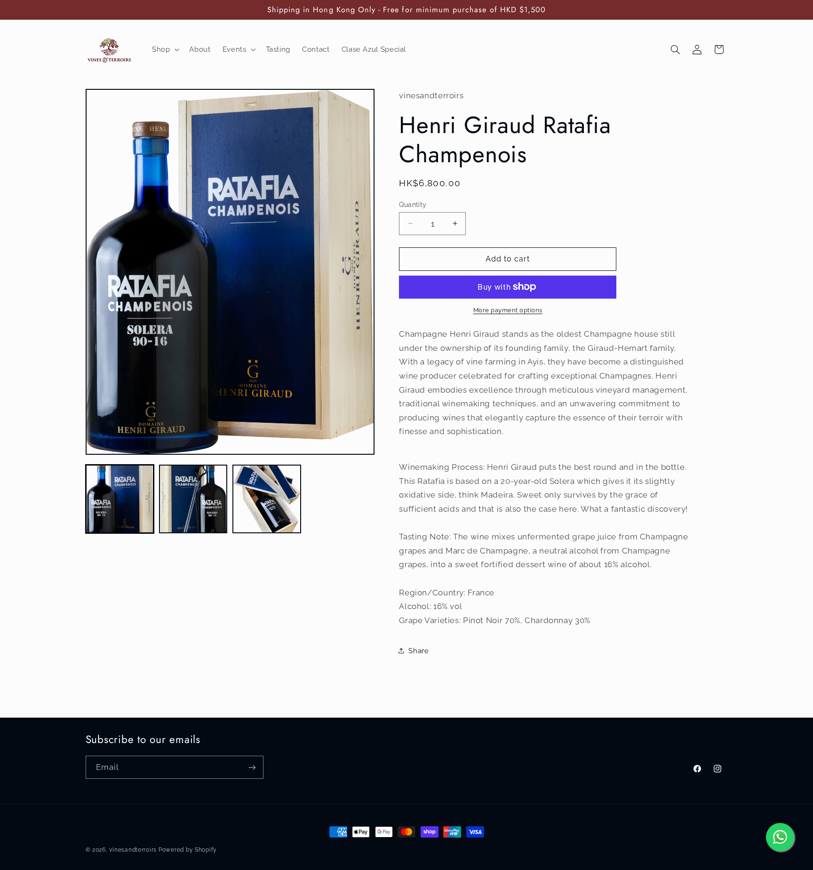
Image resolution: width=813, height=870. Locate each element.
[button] (164, 49)
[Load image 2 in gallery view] (193, 499)
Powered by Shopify (188, 849)
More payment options (508, 310)
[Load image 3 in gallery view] (266, 499)
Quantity (412, 204)
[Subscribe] (252, 767)
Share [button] (418, 650)
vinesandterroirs (133, 849)
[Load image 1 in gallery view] (120, 499)
